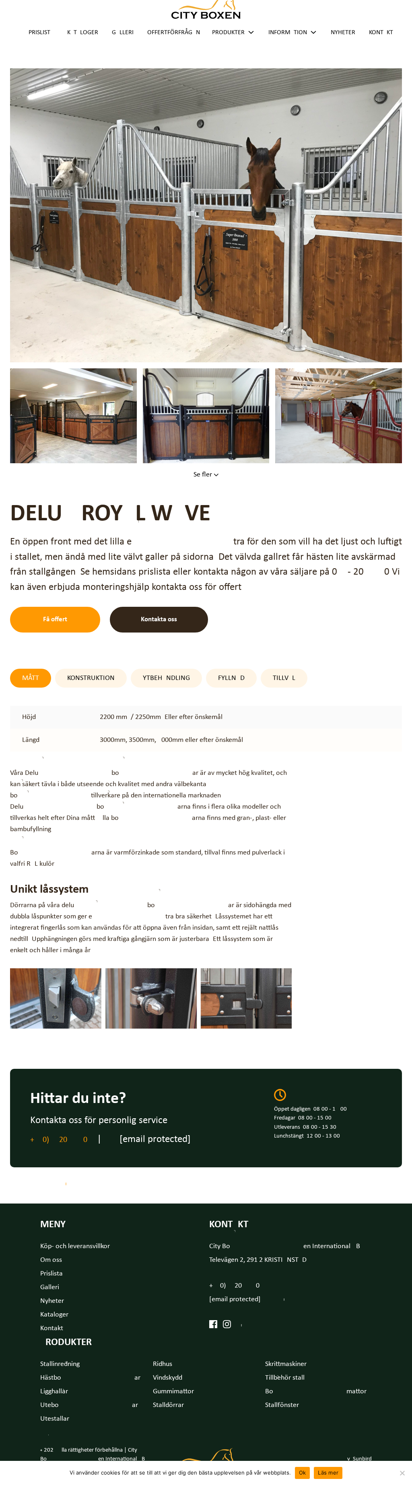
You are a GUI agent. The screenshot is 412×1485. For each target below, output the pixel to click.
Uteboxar (89, 1405)
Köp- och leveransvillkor (75, 1246)
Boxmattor (316, 1391)
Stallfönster (282, 1405)
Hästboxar (90, 1378)
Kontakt (381, 32)
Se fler (204, 475)
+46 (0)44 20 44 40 (58, 1140)
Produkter (228, 32)
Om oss (51, 1260)
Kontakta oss (159, 619)
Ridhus (162, 1364)
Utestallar (54, 1419)
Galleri (123, 32)
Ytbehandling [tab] (166, 678)
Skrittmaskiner (286, 1364)
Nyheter (343, 32)
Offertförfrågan (173, 32)
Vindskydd (167, 1378)
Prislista (41, 32)
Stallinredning (60, 1364)
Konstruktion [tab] (91, 678)
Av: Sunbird (358, 1459)
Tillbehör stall (285, 1378)
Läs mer (328, 1472)
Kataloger (82, 32)
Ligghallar (54, 1391)
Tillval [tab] (284, 678)
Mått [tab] (30, 678)
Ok (302, 1472)
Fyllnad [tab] (231, 678)
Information (287, 32)
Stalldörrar (168, 1405)
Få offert (55, 619)
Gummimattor (173, 1391)
